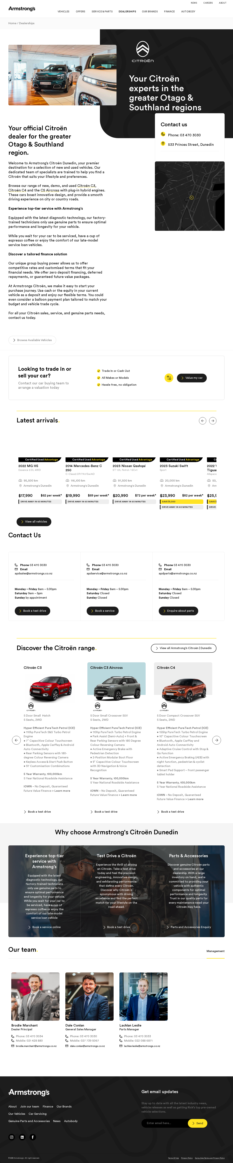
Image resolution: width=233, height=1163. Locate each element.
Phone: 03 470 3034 (29, 1036)
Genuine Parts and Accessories (29, 1121)
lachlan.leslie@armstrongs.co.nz (142, 1046)
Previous (14, 471)
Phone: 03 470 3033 (137, 1036)
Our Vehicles (16, 1113)
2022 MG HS (28, 466)
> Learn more (61, 790)
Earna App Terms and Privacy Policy (210, 1158)
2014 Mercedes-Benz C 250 (84, 468)
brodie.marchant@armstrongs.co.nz (36, 1046)
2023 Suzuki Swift (174, 466)
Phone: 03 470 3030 (184, 135)
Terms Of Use (173, 1158)
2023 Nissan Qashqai (129, 466)
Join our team (29, 1106)
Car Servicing (38, 1113)
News (56, 1121)
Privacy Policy (187, 1158)
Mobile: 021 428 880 (29, 1040)
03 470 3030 (33, 565)
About (12, 1106)
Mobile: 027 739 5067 (84, 1040)
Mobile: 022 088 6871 (138, 1040)
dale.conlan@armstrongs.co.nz (87, 1046)
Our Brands (64, 1106)
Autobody (71, 1121)
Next (219, 471)
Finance (48, 1106)
